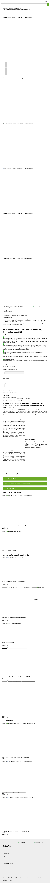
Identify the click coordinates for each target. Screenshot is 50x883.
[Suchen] (48, 4)
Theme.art (42, 877)
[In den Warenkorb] (3, 13)
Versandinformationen (8, 863)
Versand (13, 366)
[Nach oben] (0, 882)
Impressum (6, 866)
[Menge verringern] (3, 372)
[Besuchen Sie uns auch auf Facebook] (3, 874)
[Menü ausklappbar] (2, 3)
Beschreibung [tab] (20, 398)
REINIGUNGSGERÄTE (11, 392)
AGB (4, 856)
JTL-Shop (10, 880)
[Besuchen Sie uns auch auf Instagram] (3, 875)
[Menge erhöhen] (22, 375)
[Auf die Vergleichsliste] (6, 385)
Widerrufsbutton (21, 858)
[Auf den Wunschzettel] (3, 385)
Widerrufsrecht (7, 870)
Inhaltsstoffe (6, 395)
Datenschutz (6, 850)
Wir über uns (6, 853)
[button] (43, 1)
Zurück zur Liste (5, 8)
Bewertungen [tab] (27, 398)
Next (4, 303)
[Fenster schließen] (3, 15)
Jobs (4, 860)
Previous (5, 76)
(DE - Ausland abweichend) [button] (18, 379)
